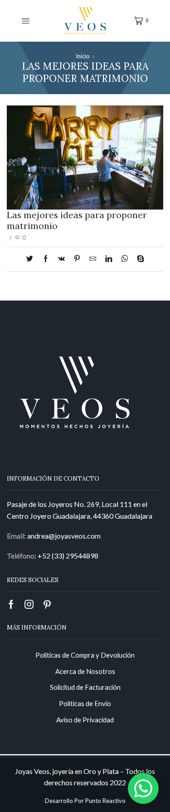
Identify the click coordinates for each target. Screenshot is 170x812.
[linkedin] (109, 258)
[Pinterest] (77, 258)
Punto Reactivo (105, 800)
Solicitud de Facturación (85, 687)
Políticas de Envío (85, 703)
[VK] (61, 258)
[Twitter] (32, 258)
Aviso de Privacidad (85, 720)
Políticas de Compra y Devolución (85, 655)
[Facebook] (45, 258)
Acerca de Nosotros (85, 671)
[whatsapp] (124, 258)
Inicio (83, 56)
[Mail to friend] (93, 258)
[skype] (138, 258)
